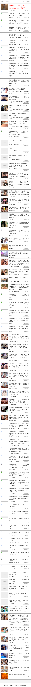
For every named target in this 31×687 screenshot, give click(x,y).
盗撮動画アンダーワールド (15, 17)
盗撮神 (10, 299)
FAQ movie (11, 576)
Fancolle (11, 612)
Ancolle (10, 650)
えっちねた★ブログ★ (14, 257)
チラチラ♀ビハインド (14, 542)
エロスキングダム (13, 388)
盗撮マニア (11, 52)
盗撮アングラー (13, 685)
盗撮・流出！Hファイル (14, 341)
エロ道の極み (12, 10)
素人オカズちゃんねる (14, 428)
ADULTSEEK (12, 469)
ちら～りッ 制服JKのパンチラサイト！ (17, 136)
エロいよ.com (12, 508)
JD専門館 (11, 219)
